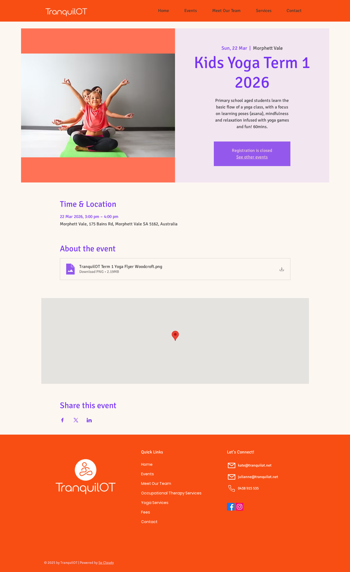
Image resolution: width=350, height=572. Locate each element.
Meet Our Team (156, 483)
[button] (263, 11)
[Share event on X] (75, 420)
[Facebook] (231, 507)
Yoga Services (154, 502)
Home (147, 464)
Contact (149, 521)
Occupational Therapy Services (160, 493)
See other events (252, 157)
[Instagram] (239, 507)
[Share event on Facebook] (62, 420)
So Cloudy (106, 563)
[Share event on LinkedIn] (89, 420)
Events (147, 474)
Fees (145, 512)
